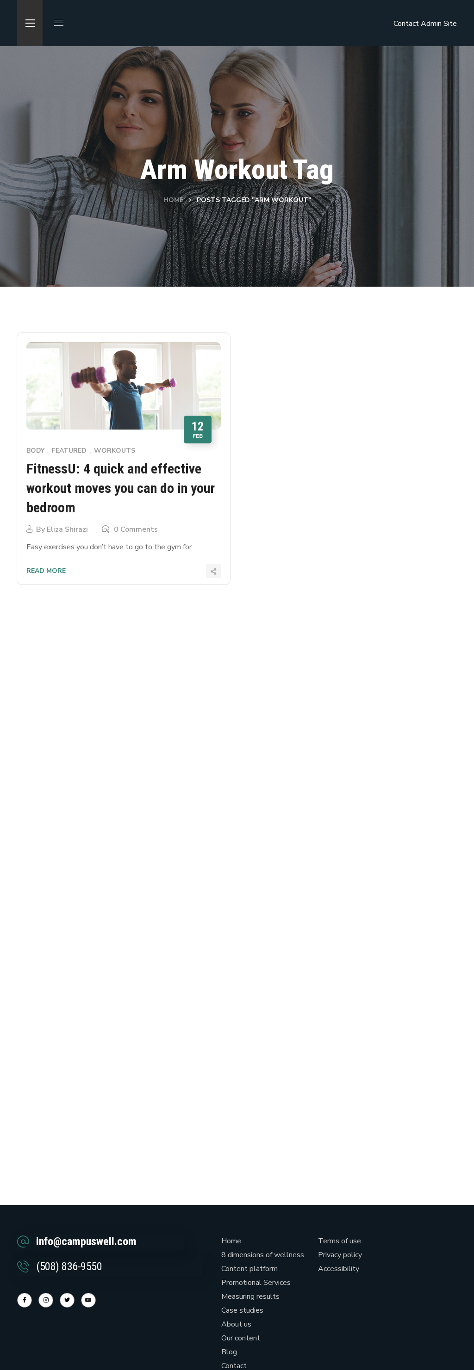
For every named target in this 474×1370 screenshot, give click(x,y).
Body (35, 450)
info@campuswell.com (86, 1241)
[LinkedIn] (67, 1300)
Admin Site (439, 23)
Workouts (114, 450)
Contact (406, 23)
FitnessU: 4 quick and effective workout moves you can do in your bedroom (120, 488)
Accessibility (338, 1269)
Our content (240, 1338)
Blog (229, 1352)
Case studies (242, 1310)
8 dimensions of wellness (262, 1255)
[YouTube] (88, 1300)
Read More (46, 570)
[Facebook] (24, 1300)
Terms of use (339, 1241)
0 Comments (136, 529)
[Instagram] (45, 1300)
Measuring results (250, 1296)
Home (173, 200)
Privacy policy (340, 1255)
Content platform (249, 1269)
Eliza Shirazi (67, 529)
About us (236, 1324)
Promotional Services (256, 1283)
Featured (69, 450)
